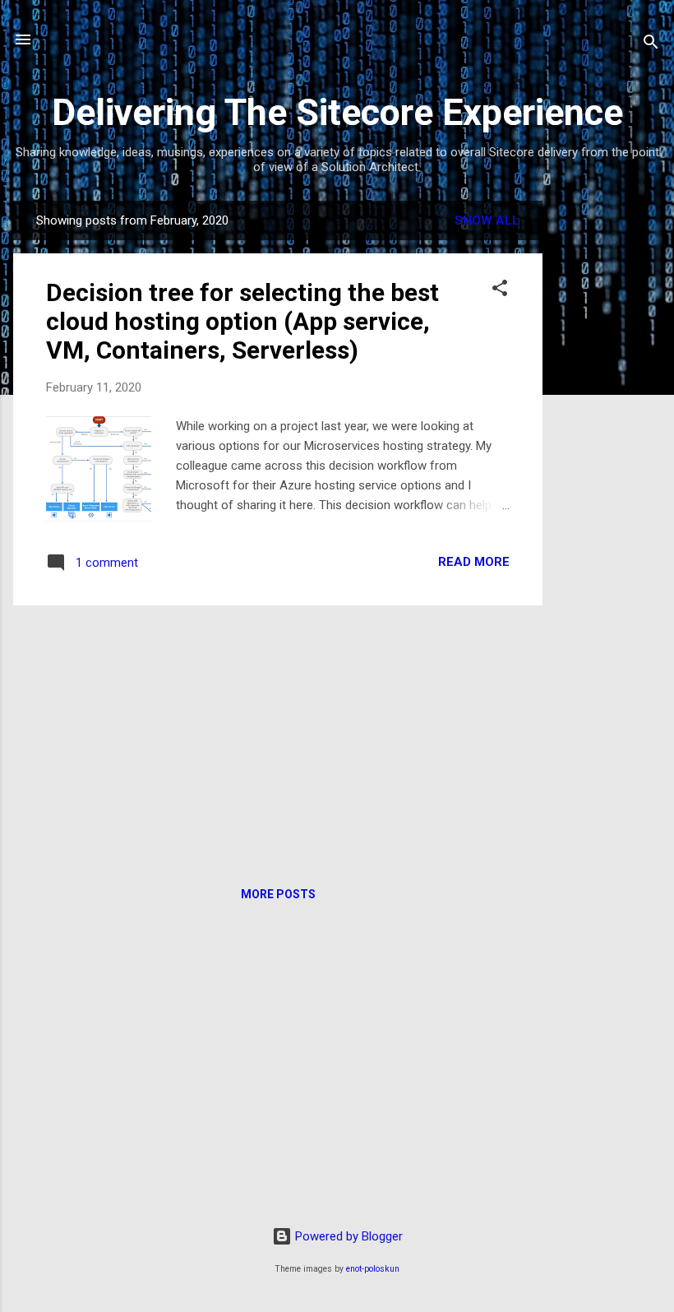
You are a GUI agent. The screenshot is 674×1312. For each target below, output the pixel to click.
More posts (278, 894)
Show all (487, 220)
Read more (474, 561)
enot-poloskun (372, 1268)
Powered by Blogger (347, 1236)
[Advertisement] (608, 447)
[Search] (651, 45)
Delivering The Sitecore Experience (337, 112)
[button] (500, 291)
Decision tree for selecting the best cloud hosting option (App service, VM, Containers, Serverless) (242, 321)
